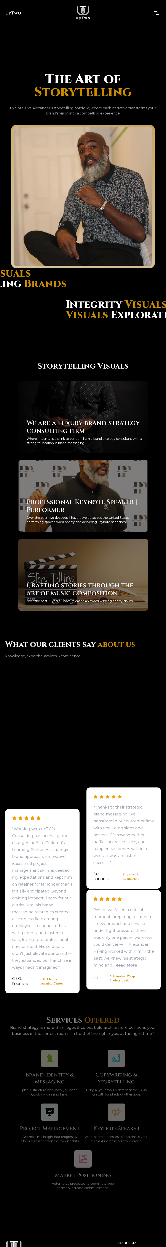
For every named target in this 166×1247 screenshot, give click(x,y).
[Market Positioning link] (83, 1159)
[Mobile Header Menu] (156, 13)
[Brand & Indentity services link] (50, 1058)
